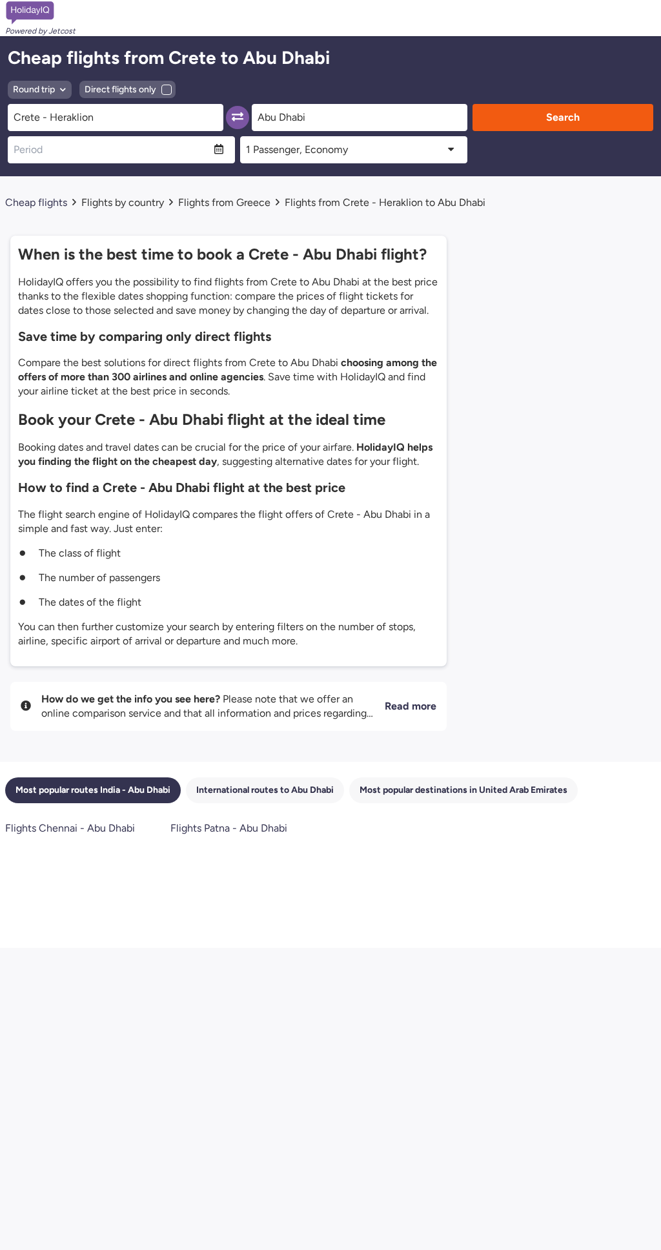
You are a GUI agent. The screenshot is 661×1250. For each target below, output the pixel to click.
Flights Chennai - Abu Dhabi (70, 828)
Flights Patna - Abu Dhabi (228, 828)
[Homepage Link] (40, 13)
